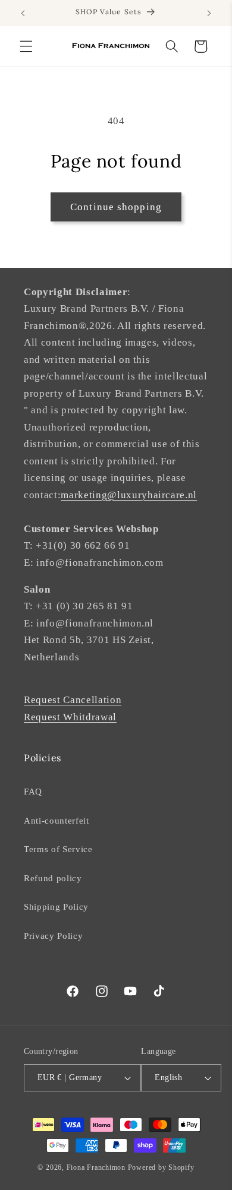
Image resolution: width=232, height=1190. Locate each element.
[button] (26, 46)
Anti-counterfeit (56, 820)
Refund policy (53, 878)
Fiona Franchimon (96, 1167)
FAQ (33, 791)
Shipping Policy (56, 906)
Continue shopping (116, 207)
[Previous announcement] (23, 13)
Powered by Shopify (161, 1167)
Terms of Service (58, 849)
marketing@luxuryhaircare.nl (129, 495)
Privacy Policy (53, 936)
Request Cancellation (72, 699)
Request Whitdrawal (70, 717)
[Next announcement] (209, 13)
